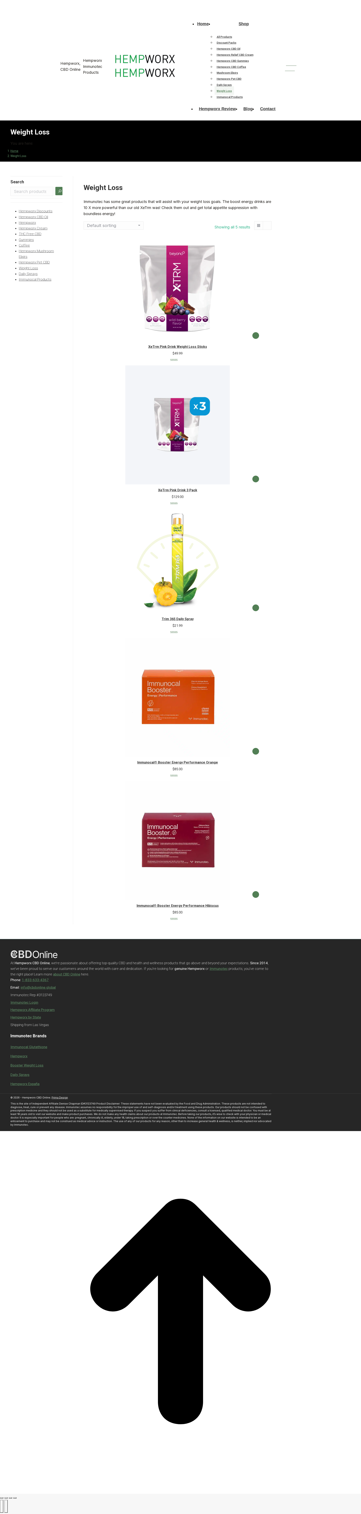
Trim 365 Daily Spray (178, 619)
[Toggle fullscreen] (10, 1498)
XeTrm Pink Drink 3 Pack (177, 490)
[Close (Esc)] (1, 1498)
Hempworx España (24, 1084)
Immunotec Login (24, 1002)
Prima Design (60, 1097)
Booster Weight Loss (26, 1065)
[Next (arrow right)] (6, 1506)
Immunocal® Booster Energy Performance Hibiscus (178, 906)
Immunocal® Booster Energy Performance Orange (177, 762)
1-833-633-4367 (61, 3)
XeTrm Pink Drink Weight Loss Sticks (177, 347)
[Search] (58, 191)
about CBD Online (66, 974)
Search (17, 181)
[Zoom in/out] (15, 1498)
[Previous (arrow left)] (1, 1506)
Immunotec (219, 969)
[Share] (6, 1498)
